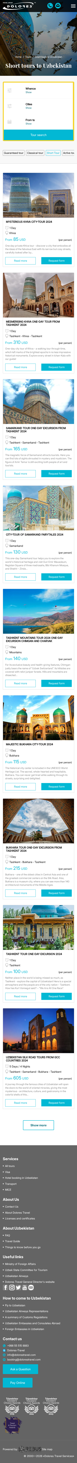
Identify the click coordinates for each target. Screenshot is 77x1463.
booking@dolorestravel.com (24, 1359)
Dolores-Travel (16, 1350)
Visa (7, 1172)
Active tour (69, 152)
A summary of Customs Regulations (26, 1317)
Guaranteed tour (13, 152)
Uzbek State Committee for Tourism (26, 1270)
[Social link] (5, 1287)
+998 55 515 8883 (18, 1345)
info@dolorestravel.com (21, 1354)
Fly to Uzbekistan (15, 1305)
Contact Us (11, 1206)
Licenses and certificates (20, 1218)
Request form (57, 260)
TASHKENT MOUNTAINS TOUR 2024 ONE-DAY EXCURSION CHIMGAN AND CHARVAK (34, 639)
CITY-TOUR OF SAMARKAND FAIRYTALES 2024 (34, 534)
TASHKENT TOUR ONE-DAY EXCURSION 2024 (34, 954)
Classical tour (35, 152)
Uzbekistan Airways (16, 1276)
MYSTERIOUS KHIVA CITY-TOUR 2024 (29, 221)
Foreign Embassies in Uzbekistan (24, 1329)
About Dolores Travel (17, 1212)
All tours (10, 1166)
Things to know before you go (23, 1247)
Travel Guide (12, 1241)
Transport (10, 1183)
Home (18, 56)
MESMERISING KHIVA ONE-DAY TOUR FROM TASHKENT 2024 (33, 323)
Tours (28, 56)
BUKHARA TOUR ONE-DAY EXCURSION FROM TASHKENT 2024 (34, 849)
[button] (73, 6)
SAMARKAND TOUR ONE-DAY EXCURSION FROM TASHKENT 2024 (36, 429)
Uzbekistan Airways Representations (26, 1311)
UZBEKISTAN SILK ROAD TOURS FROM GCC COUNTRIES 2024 (33, 1059)
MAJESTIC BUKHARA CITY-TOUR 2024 (29, 744)
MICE (8, 1189)
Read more (20, 260)
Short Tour (53, 152)
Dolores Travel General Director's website (30, 1281)
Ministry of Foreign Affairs (20, 1264)
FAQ (7, 1235)
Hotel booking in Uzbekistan (21, 1177)
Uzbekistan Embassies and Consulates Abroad (32, 1323)
